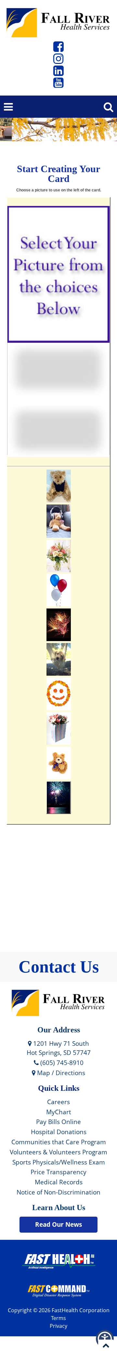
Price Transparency (58, 1171)
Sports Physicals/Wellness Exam (58, 1162)
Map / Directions (60, 1072)
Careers (58, 1101)
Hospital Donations (58, 1131)
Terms (58, 1318)
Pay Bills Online (58, 1121)
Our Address (58, 1030)
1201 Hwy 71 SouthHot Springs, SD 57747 (59, 1048)
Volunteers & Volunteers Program (58, 1152)
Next (104, 126)
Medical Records (59, 1182)
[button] (58, 49)
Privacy (58, 1325)
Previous (14, 126)
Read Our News (58, 1224)
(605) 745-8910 (61, 1062)
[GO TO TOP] (106, 1345)
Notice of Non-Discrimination (58, 1192)
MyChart (58, 1111)
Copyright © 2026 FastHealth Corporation (59, 1310)
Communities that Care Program (58, 1141)
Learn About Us (58, 1207)
